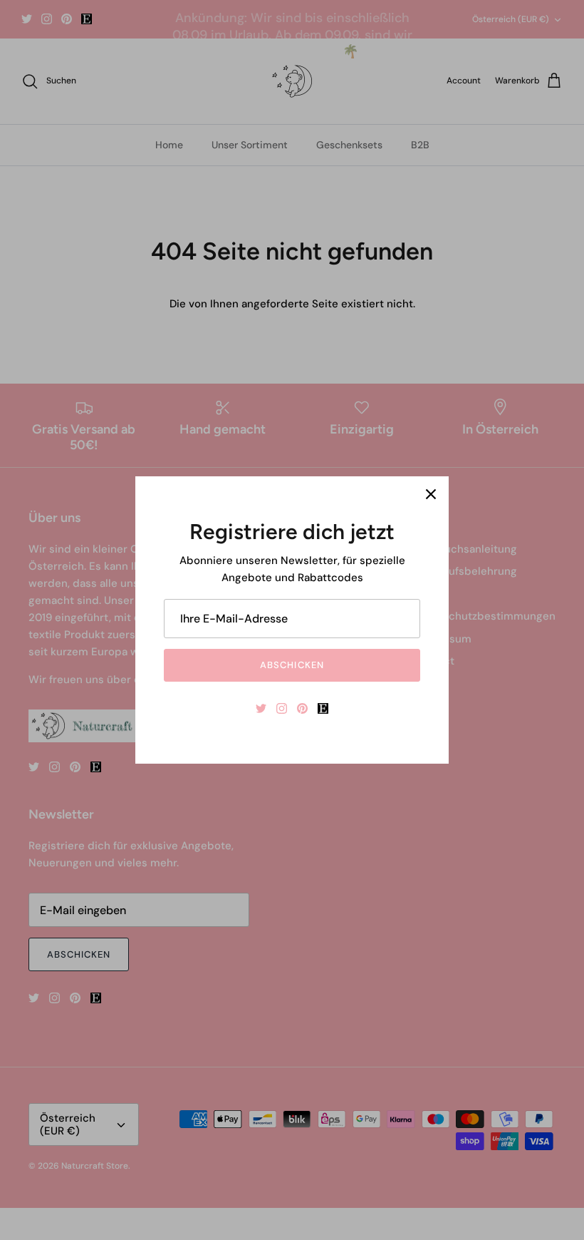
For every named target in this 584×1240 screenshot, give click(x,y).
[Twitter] (261, 708)
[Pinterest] (302, 708)
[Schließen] (431, 494)
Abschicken (291, 665)
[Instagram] (281, 708)
